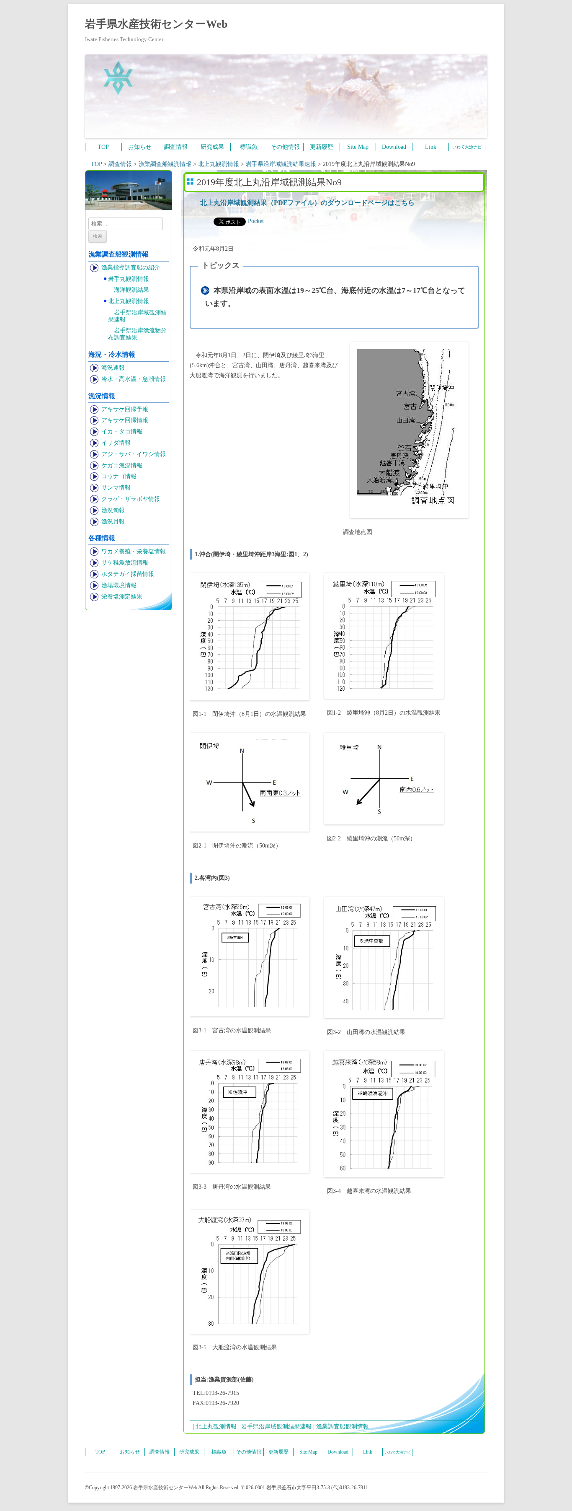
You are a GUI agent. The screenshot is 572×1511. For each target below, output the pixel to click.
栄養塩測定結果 (121, 597)
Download (394, 147)
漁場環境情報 (119, 585)
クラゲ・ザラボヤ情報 (130, 499)
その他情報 (285, 147)
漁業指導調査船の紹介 (130, 267)
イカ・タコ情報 (121, 431)
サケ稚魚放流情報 (124, 563)
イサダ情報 (116, 443)
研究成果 (212, 147)
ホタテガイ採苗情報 (127, 574)
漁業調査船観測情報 (342, 1426)
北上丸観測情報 (128, 301)
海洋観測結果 (131, 290)
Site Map (357, 147)
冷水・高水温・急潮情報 (133, 379)
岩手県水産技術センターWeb (156, 24)
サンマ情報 (116, 488)
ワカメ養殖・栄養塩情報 (133, 551)
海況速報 (113, 368)
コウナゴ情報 (119, 476)
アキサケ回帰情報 (124, 420)
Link (430, 147)
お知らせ (140, 147)
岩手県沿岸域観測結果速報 (137, 316)
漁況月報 (113, 521)
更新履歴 (321, 147)
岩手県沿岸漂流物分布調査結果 (137, 334)
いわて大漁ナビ (467, 147)
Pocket (256, 221)
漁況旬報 (113, 510)
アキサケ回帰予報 (124, 409)
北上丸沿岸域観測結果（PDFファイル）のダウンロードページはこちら (307, 202)
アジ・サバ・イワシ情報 (133, 454)
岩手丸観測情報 (128, 279)
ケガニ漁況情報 (121, 465)
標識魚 (249, 147)
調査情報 (176, 147)
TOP (103, 147)
